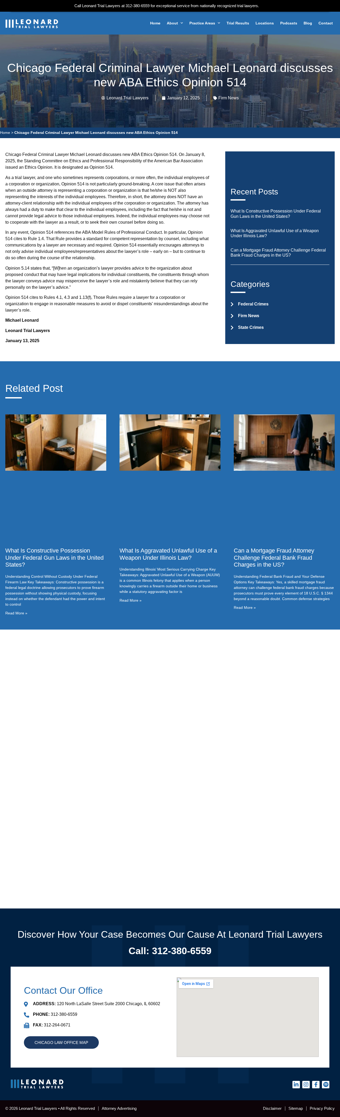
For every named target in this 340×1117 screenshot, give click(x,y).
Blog (308, 23)
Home (155, 23)
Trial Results (238, 23)
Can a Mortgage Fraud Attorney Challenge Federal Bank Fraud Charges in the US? (274, 557)
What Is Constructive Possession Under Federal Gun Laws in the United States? (54, 557)
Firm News (228, 98)
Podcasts (288, 23)
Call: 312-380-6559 (170, 950)
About (172, 23)
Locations (265, 23)
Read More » (16, 613)
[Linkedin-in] (296, 1084)
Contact (325, 23)
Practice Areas (202, 23)
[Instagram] (306, 1084)
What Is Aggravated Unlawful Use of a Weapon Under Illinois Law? (168, 554)
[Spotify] (325, 1084)
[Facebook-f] (316, 1084)
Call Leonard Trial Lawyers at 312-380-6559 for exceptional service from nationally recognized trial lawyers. (166, 5)
